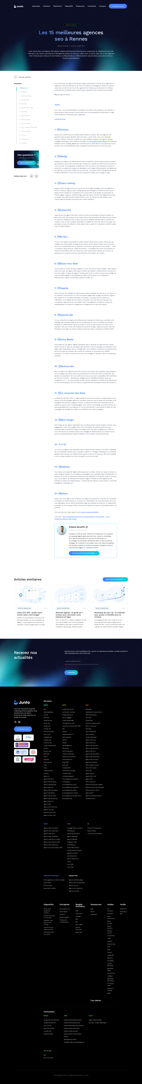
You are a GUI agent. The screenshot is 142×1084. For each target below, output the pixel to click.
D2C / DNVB (79, 924)
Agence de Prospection (50, 807)
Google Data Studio (68, 709)
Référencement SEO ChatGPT (94, 784)
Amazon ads (47, 751)
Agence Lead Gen (49, 809)
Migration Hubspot (72, 853)
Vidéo (46, 824)
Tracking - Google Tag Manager (97, 1022)
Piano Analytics (66, 737)
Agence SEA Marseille (50, 784)
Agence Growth (73, 885)
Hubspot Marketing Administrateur (74, 1025)
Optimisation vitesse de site (94, 712)
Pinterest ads (47, 742)
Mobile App (79, 932)
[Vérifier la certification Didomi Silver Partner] (17, 759)
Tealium (64, 742)
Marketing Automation (73, 833)
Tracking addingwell (68, 776)
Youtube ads (47, 728)
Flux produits (47, 1025)
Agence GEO (89, 779)
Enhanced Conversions (68, 756)
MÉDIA (46, 705)
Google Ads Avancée (50, 1022)
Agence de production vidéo (52, 842)
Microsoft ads (48, 762)
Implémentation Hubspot (74, 850)
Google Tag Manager (68, 720)
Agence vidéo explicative (51, 844)
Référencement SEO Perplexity (95, 787)
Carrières (62, 914)
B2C (77, 922)
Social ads (47, 723)
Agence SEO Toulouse (92, 759)
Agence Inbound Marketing (76, 882)
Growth (46, 715)
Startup (109, 952)
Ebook (92, 911)
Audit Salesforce (72, 856)
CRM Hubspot (71, 831)
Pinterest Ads (111, 944)
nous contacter (26, 163)
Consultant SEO (90, 798)
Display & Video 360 (49, 812)
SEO (87, 705)
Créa (108, 947)
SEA (45, 709)
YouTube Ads (111, 935)
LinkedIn (109, 941)
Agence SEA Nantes (49, 793)
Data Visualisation (67, 751)
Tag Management (67, 745)
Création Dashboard (68, 754)
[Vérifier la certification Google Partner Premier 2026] (18, 737)
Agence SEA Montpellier (51, 790)
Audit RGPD (65, 762)
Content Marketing (91, 737)
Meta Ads (110, 958)
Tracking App (66, 781)
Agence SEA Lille (48, 787)
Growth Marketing (71, 24)
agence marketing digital (89, 512)
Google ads (47, 726)
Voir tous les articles (114, 579)
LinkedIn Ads (47, 1031)
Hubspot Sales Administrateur (72, 1034)
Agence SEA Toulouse (50, 795)
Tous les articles (24, 77)
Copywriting (89, 720)
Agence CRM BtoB (72, 836)
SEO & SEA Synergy (91, 715)
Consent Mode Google (68, 770)
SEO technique (90, 734)
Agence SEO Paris (91, 740)
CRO (63, 728)
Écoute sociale (48, 885)
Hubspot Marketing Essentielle (73, 1020)
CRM (68, 824)
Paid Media (110, 960)
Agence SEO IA (90, 773)
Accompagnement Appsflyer (70, 787)
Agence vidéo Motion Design (52, 839)
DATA (64, 705)
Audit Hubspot (71, 844)
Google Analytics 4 (67, 715)
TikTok (45, 756)
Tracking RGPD (66, 768)
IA (88, 824)
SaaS (77, 910)
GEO (45, 1055)
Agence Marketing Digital (76, 880)
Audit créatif (47, 882)
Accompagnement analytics (70, 779)
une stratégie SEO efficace (97, 141)
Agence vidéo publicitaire (51, 831)
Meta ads (46, 717)
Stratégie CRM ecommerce (75, 828)
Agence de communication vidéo (53, 847)
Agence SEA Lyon (49, 801)
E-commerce (111, 973)
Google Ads (110, 955)
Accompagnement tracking (70, 793)
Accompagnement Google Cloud (71, 795)
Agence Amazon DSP (50, 815)
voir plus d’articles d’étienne (83, 553)
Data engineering (67, 798)
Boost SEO (89, 770)
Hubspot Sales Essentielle (71, 1028)
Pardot (69, 861)
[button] (28, 88)
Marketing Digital (48, 712)
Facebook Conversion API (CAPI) (71, 726)
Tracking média (66, 773)
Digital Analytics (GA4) (95, 1020)
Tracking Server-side (68, 723)
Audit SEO (88, 717)
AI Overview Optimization (95, 833)
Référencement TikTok (92, 790)
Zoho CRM (70, 864)
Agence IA (46, 776)
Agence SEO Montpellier (93, 754)
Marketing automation (70, 1039)
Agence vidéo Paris (49, 833)
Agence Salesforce (72, 858)
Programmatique (48, 770)
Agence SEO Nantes (91, 762)
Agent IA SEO (89, 793)
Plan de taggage (66, 717)
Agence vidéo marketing (51, 836)
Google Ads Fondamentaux (51, 1020)
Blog (92, 909)
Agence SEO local (91, 776)
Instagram (110, 976)
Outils (123, 904)
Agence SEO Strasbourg (92, 756)
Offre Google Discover (92, 765)
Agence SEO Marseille (92, 748)
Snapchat (46, 759)
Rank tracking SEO (91, 731)
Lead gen (78, 916)
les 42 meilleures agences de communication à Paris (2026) (83, 516)
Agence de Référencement (93, 795)
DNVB (109, 993)
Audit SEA (46, 754)
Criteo (45, 768)
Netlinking (88, 709)
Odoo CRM (70, 867)
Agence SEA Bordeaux (50, 781)
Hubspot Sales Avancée (71, 1031)
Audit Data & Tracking (68, 712)
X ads (45, 765)
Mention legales (64, 917)
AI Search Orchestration (94, 828)
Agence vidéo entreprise (51, 828)
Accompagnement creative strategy (54, 880)
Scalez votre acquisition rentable (47, 911)
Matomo (64, 740)
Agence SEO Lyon (91, 742)
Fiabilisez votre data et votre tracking (48, 922)
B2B (77, 919)
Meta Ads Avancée (49, 1028)
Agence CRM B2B (72, 839)
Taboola (46, 748)
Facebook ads (48, 720)
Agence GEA (47, 804)
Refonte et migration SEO (93, 723)
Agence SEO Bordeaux (92, 745)
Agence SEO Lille (91, 751)
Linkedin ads (47, 740)
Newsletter (94, 914)
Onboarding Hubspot (73, 847)
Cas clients (96, 1000)
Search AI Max (92, 831)
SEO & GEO (48, 1051)
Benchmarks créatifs (50, 888)
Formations (49, 1012)
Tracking (64, 731)
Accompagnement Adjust (69, 790)
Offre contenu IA (90, 781)
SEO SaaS (88, 728)
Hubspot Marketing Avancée (72, 1022)
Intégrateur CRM (72, 842)
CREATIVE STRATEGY (51, 875)
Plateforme (57, 6)
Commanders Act (67, 759)
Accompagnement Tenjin (69, 784)
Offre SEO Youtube (91, 768)
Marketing (73, 875)
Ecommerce (79, 913)
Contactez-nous (118, 6)
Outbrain (46, 773)
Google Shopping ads (50, 745)
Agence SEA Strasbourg (50, 798)
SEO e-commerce (91, 726)
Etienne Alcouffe (62, 46)
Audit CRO (65, 765)
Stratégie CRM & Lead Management (74, 1042)
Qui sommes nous (65, 909)
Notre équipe (63, 911)
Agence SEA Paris (49, 779)
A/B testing (65, 748)
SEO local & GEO (48, 1058)
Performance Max (49, 731)
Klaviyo (66, 1036)
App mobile (47, 734)
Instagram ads (48, 737)
